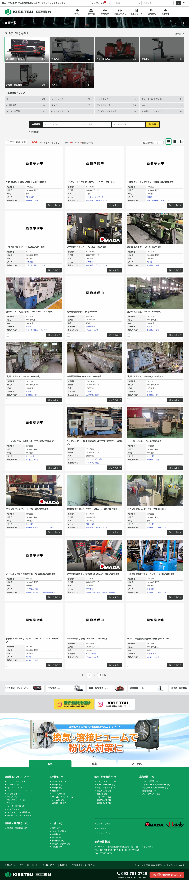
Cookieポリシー (50, 865)
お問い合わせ (11, 865)
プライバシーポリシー (30, 865)
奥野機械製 (90, 327)
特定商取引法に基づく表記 (82, 865)
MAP (150, 847)
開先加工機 (165, 200)
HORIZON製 (91, 653)
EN (184, 3)
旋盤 (36, 200)
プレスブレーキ (48, 527)
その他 (88, 330)
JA (178, 3)
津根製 (28, 327)
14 (100, 675)
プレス (104, 265)
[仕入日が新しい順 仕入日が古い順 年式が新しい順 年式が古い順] (153, 142)
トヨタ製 (150, 589)
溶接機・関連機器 (48, 592)
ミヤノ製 (150, 456)
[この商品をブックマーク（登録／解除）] (7, 205)
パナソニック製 (32, 589)
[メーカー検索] (124, 3)
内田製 (28, 657)
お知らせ (64, 865)
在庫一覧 (177, 33)
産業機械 (89, 200)
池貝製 (149, 327)
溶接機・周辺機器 (32, 592)
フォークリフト (101, 200)
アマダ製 (29, 262)
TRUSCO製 (90, 524)
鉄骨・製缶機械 (153, 200)
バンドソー (44, 265)
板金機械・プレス (16, 92)
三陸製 (149, 197)
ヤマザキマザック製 (94, 459)
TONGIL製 (30, 197)
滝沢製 (149, 262)
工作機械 (29, 200)
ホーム (174, 23)
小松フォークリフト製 (94, 197)
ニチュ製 (150, 524)
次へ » (107, 675)
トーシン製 (30, 456)
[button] (181, 12)
